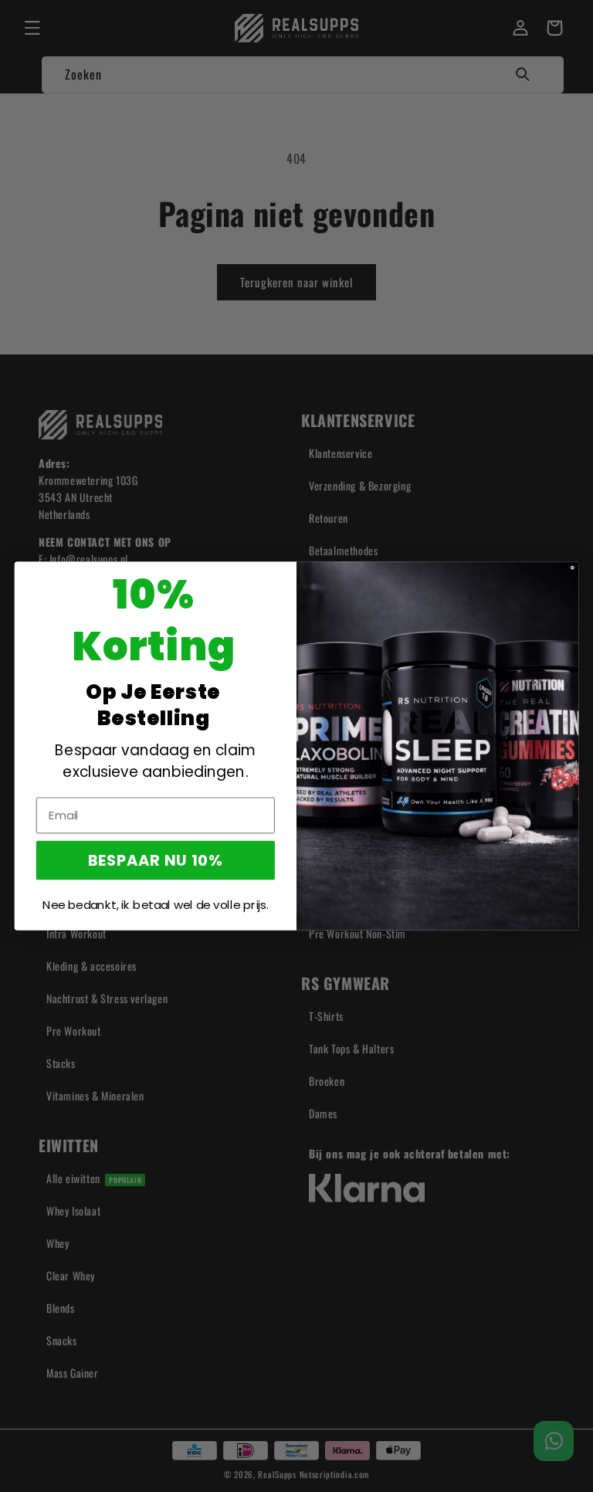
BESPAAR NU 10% (155, 859)
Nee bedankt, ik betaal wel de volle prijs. (155, 905)
